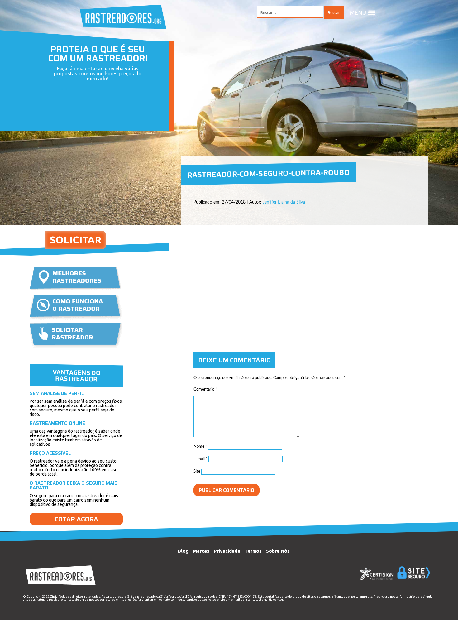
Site (196, 471)
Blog (183, 551)
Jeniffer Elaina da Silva (284, 202)
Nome (200, 447)
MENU (358, 12)
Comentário (205, 389)
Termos (253, 551)
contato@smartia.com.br (265, 599)
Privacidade (227, 551)
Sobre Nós (278, 551)
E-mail (200, 459)
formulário (407, 596)
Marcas (201, 551)
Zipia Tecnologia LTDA (176, 596)
